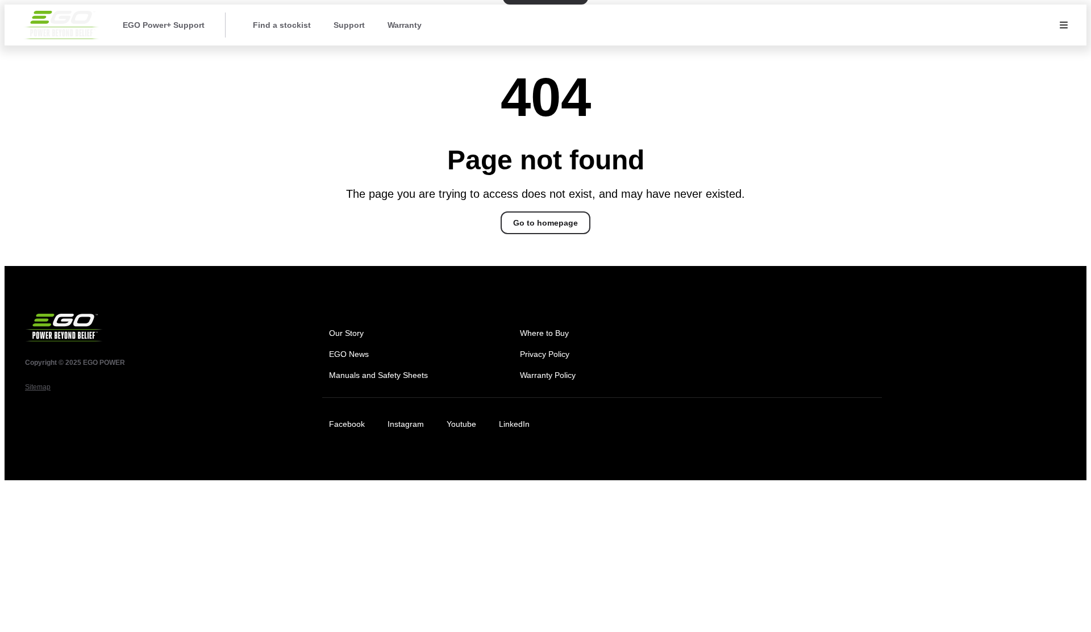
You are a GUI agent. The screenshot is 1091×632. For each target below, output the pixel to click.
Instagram (406, 424)
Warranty (405, 25)
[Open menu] (1063, 25)
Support (349, 25)
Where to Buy (544, 333)
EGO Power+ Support (164, 25)
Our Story (346, 333)
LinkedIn (514, 424)
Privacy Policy (544, 354)
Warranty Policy (548, 375)
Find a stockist (282, 25)
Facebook (347, 424)
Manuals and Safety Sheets (378, 375)
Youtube (461, 424)
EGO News (349, 354)
